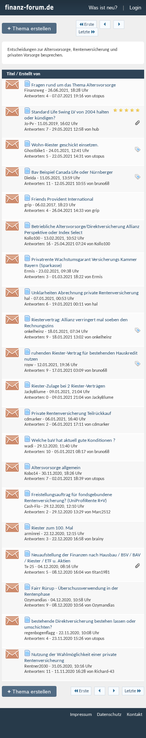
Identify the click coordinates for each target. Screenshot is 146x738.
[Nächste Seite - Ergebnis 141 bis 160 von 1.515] (118, 24)
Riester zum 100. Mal (52, 528)
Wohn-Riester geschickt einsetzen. (64, 145)
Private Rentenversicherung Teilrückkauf (71, 413)
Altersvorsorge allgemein (55, 467)
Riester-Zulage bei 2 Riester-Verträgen (68, 386)
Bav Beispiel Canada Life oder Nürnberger (72, 172)
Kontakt (134, 714)
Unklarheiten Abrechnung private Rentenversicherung (85, 293)
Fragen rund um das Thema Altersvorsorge (73, 85)
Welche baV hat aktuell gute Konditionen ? (73, 440)
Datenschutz (109, 714)
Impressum (81, 714)
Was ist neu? (103, 7)
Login (135, 7)
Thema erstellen (29, 28)
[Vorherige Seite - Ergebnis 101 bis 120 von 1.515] (105, 24)
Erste (89, 24)
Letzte (84, 32)
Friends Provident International (62, 199)
